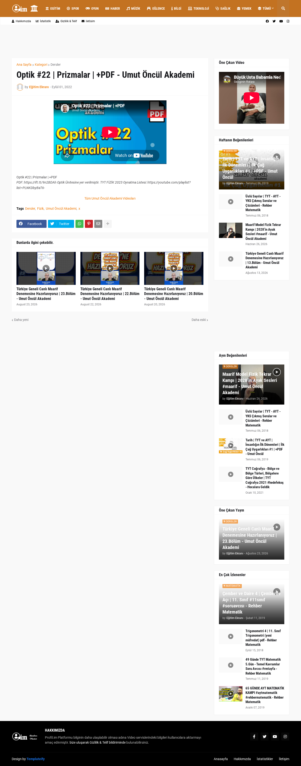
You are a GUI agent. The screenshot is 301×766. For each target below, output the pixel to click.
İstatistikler (265, 759)
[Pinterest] (89, 224)
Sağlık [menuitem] (225, 8)
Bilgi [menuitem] (177, 8)
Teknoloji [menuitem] (201, 8)
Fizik (40, 208)
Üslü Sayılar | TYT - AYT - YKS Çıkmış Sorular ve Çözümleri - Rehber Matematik (263, 203)
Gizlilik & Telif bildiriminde (108, 742)
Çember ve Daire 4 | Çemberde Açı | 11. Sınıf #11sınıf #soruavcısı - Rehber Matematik (251, 603)
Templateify (36, 759)
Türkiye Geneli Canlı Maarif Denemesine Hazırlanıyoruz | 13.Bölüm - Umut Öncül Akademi (265, 260)
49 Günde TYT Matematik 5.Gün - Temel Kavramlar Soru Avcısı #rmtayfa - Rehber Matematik (263, 666)
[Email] (98, 224)
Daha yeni (21, 320)
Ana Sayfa (24, 64)
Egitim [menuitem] (55, 8)
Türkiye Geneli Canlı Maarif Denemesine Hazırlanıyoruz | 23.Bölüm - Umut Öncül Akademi (45, 294)
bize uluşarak (79, 742)
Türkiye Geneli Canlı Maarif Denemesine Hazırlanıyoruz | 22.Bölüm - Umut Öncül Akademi (109, 294)
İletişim (284, 759)
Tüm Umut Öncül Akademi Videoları (109, 198)
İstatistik (45, 21)
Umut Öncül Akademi (61, 208)
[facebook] (267, 21)
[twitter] (274, 21)
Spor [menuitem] (75, 8)
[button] (283, 8)
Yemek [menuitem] (246, 8)
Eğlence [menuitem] (158, 8)
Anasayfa (221, 759)
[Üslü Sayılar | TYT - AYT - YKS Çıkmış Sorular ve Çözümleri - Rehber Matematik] (230, 201)
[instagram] (288, 21)
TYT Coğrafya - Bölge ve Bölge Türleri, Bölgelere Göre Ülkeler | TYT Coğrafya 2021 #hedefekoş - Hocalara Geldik (265, 478)
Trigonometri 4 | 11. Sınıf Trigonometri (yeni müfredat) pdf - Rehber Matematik (263, 638)
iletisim (90, 21)
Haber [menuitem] (115, 8)
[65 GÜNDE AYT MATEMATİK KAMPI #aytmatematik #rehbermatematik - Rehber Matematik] (230, 693)
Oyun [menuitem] (95, 8)
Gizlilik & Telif (68, 21)
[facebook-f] (254, 737)
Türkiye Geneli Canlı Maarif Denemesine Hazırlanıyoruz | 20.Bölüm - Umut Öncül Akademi (173, 294)
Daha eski (199, 320)
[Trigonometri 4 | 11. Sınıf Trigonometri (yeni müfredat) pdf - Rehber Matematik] (230, 636)
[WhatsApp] (79, 224)
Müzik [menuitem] (135, 8)
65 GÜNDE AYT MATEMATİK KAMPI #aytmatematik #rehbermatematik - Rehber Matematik (265, 695)
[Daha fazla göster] (108, 224)
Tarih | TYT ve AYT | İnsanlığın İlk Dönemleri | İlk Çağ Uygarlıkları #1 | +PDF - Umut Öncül (250, 168)
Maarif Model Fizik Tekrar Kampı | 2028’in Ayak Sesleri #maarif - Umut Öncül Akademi (263, 232)
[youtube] (281, 21)
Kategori (41, 64)
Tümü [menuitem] (267, 8)
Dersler (56, 64)
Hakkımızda (23, 21)
